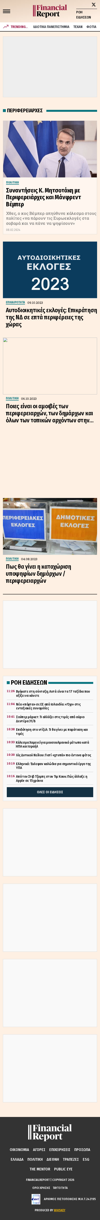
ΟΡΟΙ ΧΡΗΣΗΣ (41, 1188)
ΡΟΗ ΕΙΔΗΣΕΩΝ (83, 14)
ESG (86, 1159)
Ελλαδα (17, 1159)
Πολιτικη (35, 1159)
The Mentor (40, 1169)
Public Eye (63, 1169)
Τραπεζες (71, 1159)
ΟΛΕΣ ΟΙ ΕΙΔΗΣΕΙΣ (50, 792)
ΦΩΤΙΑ (91, 27)
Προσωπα (82, 1149)
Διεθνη (53, 1159)
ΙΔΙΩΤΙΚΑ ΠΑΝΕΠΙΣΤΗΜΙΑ (51, 27)
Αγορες (39, 1149)
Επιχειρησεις (59, 1149)
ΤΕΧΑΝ (78, 27)
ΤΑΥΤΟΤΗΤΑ (60, 1188)
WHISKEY (59, 1210)
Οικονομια (19, 1149)
